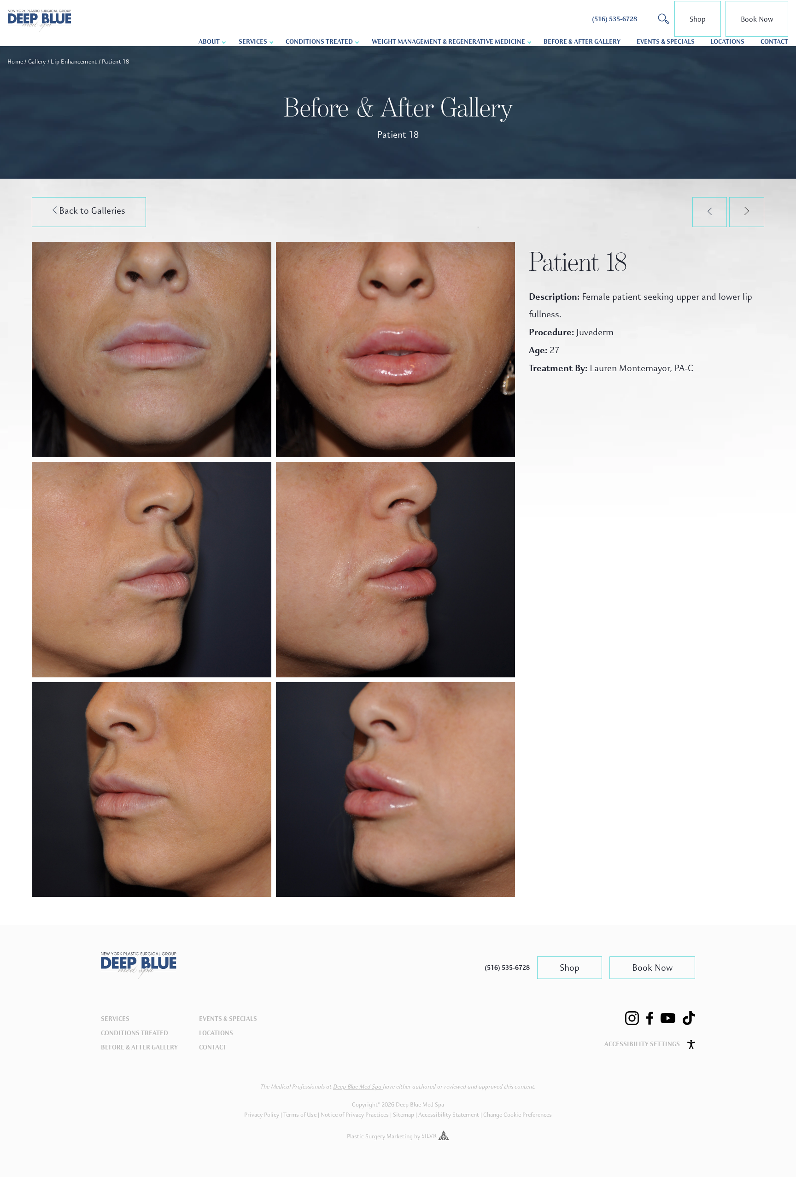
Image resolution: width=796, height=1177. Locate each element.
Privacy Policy (261, 1114)
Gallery (37, 61)
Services (115, 1019)
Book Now (757, 19)
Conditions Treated (319, 42)
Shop (698, 19)
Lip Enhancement (74, 61)
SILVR (429, 1136)
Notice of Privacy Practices (355, 1114)
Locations (727, 42)
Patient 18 (115, 61)
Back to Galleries (91, 211)
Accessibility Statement (448, 1114)
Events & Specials (666, 42)
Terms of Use (299, 1114)
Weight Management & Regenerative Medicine (448, 42)
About (209, 42)
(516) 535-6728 (507, 967)
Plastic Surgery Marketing (380, 1136)
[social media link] (632, 1018)
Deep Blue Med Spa (358, 1086)
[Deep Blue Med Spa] (138, 976)
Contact (774, 42)
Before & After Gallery (582, 42)
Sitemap (403, 1114)
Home (15, 61)
